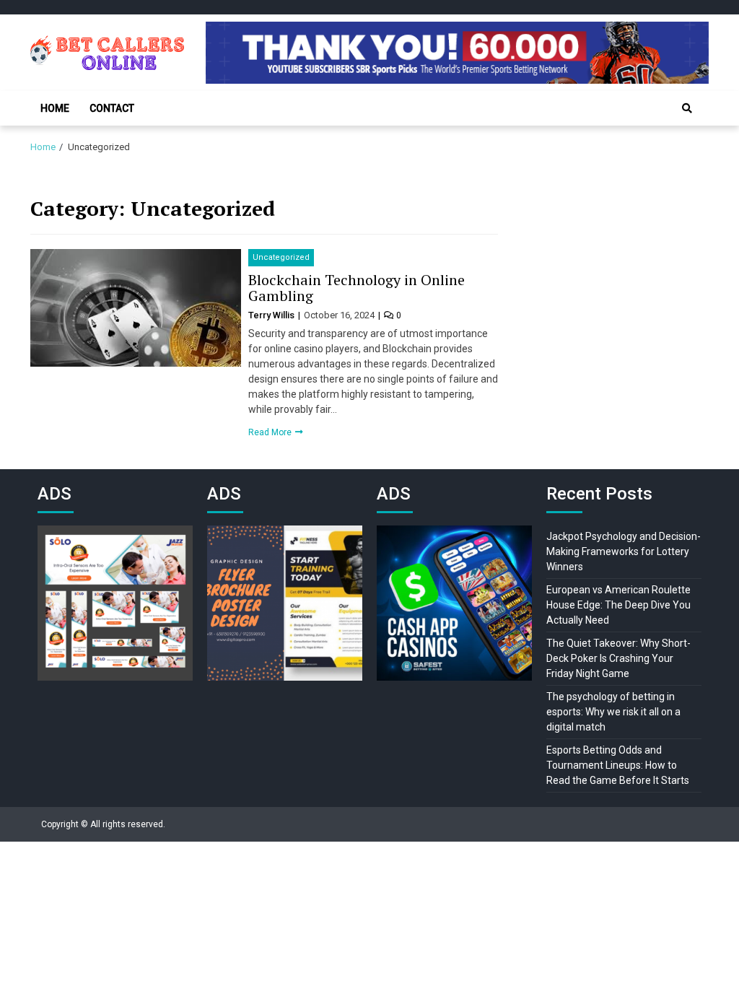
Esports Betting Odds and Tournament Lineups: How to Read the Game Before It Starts (617, 765)
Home (54, 108)
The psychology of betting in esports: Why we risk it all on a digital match (613, 712)
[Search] (687, 108)
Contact (111, 108)
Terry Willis (272, 315)
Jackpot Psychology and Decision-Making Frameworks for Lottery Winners (623, 551)
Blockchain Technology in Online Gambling (356, 287)
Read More (271, 432)
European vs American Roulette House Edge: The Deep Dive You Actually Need (618, 605)
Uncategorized (281, 257)
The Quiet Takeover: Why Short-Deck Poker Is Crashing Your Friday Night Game (618, 658)
